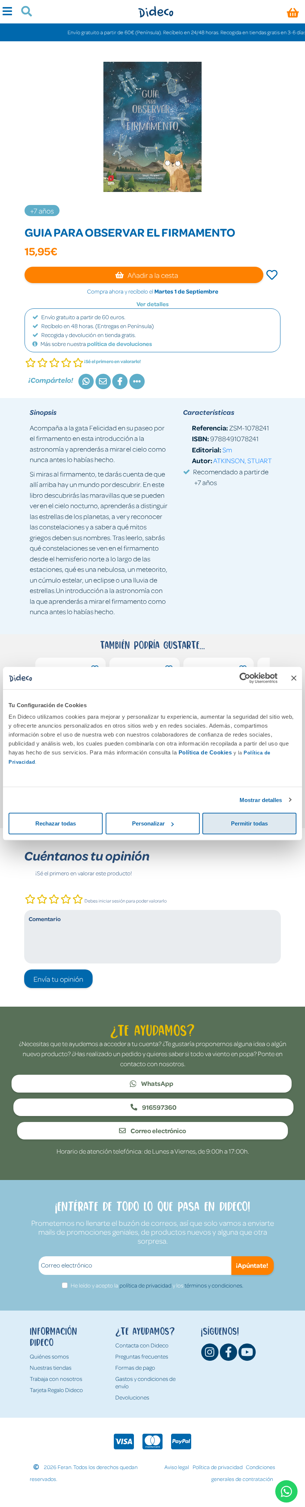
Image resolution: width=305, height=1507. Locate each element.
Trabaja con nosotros (56, 1378)
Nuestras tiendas (50, 1367)
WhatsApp (156, 1083)
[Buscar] (23, 12)
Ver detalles (153, 304)
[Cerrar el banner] (293, 677)
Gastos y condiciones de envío (145, 1382)
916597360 (159, 1107)
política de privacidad (145, 1285)
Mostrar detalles (261, 799)
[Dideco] (156, 11)
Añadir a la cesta (152, 274)
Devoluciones (132, 1397)
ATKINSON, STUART (242, 460)
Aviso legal (176, 1466)
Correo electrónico (157, 1130)
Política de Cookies (205, 752)
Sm (227, 449)
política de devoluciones (119, 343)
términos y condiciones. (213, 1285)
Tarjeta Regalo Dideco (56, 1390)
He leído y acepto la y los (157, 1285)
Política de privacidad (218, 1466)
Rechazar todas (55, 823)
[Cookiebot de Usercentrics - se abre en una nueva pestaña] (244, 677)
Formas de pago (135, 1367)
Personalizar (148, 823)
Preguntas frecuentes (141, 1356)
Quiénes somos (49, 1356)
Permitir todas (249, 823)
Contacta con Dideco (141, 1345)
